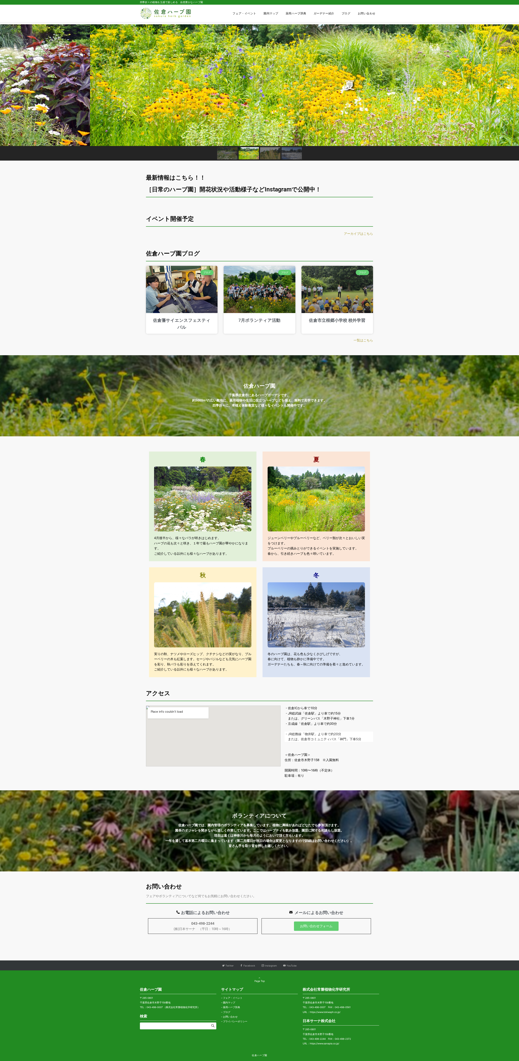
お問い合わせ (230, 1016)
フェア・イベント (232, 998)
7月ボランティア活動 (259, 320)
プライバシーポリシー (235, 1021)
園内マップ (229, 1002)
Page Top (259, 981)
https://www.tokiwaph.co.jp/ (325, 1012)
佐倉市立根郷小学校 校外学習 (337, 320)
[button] (6, 85)
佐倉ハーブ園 (259, 1055)
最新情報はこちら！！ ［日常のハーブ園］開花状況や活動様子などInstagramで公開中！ (260, 183)
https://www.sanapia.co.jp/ (324, 1043)
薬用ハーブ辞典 (231, 1007)
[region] (259, 92)
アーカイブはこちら (358, 234)
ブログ (226, 1012)
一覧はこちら (363, 340)
